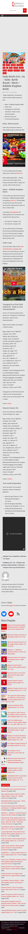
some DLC (13, 200)
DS (7, 67)
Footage (16, 67)
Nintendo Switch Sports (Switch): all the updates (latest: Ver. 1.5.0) (17, 667)
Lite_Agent (15, 92)
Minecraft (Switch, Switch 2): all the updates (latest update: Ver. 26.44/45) (17, 644)
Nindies (4, 70)
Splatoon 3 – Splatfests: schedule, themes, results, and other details (17, 652)
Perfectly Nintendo (14, 927)
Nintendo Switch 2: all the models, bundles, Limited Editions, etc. (15, 770)
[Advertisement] (14, 31)
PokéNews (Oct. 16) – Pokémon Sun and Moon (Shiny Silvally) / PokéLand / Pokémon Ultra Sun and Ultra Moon (13, 565)
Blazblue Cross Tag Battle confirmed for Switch (14, 557)
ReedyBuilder (14, 212)
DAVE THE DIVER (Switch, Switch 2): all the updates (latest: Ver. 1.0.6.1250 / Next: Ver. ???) (17, 722)
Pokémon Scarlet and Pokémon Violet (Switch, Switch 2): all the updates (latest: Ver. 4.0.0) (17, 738)
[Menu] (2, 15)
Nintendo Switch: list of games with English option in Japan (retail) (17, 659)
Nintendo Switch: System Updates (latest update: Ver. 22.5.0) (16, 682)
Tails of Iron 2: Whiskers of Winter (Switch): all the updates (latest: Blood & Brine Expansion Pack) (14, 861)
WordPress (3, 929)
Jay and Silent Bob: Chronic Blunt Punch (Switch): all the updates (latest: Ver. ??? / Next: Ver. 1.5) (13, 834)
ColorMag (14, 929)
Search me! (25, 10)
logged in (11, 605)
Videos (4, 73)
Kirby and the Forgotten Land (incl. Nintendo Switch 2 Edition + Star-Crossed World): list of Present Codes (13, 903)
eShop (11, 67)
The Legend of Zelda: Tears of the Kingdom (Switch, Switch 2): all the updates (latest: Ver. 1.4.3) (17, 714)
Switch (22, 70)
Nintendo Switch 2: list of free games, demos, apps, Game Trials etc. (16, 675)
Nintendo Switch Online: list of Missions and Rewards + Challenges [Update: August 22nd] (14, 808)
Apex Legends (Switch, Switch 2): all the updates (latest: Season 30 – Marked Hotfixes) (13, 796)
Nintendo (10, 70)
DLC (4, 67)
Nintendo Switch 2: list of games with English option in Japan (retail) (17, 730)
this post (19, 173)
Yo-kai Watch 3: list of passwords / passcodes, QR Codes (16, 753)
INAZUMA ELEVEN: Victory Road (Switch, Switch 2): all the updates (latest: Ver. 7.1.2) (17, 778)
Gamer (9, 403)
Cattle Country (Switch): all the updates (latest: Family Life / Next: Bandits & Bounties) (12, 848)
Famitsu (10, 479)
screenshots (16, 70)
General (21, 67)
